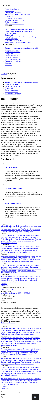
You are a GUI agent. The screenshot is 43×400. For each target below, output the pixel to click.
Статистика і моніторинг (14, 61)
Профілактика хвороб (12, 86)
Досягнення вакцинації (13, 188)
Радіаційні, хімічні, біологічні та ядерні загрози (17, 239)
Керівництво (20, 226)
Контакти (8, 65)
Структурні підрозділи (33, 226)
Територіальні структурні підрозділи (14, 228)
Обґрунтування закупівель (24, 231)
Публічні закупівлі (7, 231)
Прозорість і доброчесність (30, 230)
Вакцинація (9, 88)
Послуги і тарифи (11, 92)
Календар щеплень (12, 167)
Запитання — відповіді (13, 94)
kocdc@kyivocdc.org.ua (9, 293)
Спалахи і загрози (11, 84)
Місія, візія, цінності (8, 226)
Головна (4, 74)
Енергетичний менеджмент (10, 230)
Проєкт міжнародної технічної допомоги (15, 235)
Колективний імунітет (13, 203)
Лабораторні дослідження (16, 241)
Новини (8, 63)
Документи (31, 228)
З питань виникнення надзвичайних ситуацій (21, 82)
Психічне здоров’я (11, 90)
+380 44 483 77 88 (7, 289)
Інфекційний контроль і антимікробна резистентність (20, 236)
